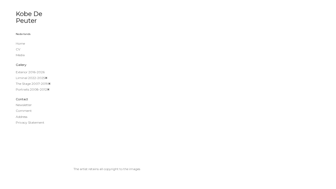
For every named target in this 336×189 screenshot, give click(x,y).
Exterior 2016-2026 (30, 72)
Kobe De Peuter (29, 17)
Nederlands (23, 34)
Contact (22, 99)
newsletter (24, 105)
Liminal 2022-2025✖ (32, 78)
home (20, 43)
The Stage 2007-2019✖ (33, 84)
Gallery (21, 65)
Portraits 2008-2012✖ (33, 89)
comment (24, 111)
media (20, 55)
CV (18, 49)
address (21, 117)
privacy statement (30, 122)
